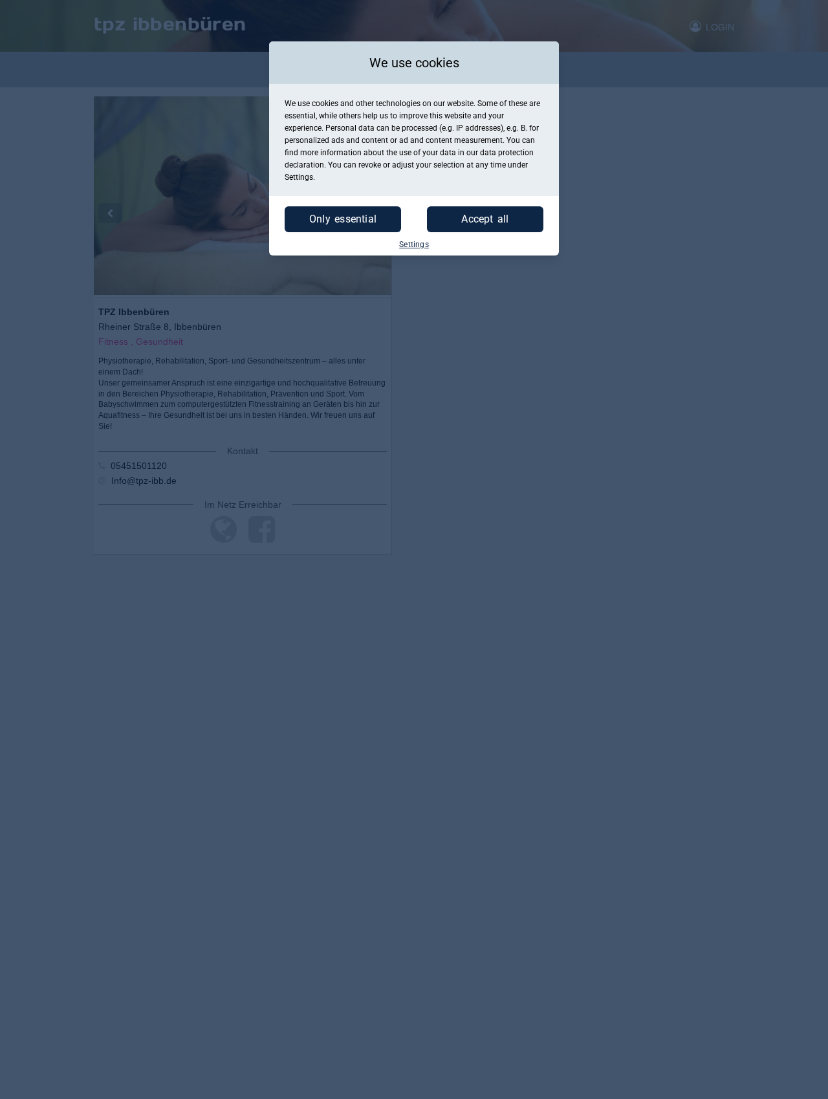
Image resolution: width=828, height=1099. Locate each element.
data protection (507, 152)
